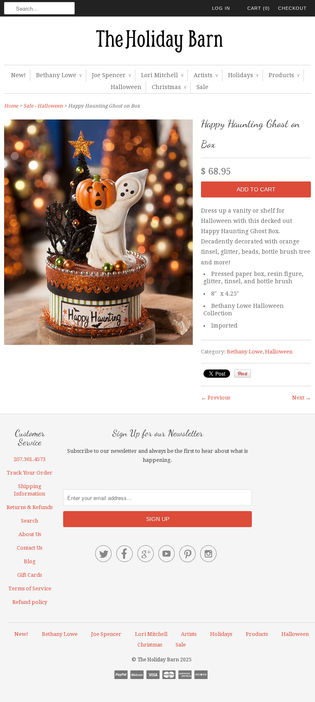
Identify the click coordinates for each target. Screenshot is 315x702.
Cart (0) (258, 8)
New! (18, 75)
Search (29, 521)
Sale (202, 87)
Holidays (243, 75)
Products (284, 75)
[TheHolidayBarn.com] (157, 43)
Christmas (169, 87)
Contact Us (29, 548)
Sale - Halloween (43, 106)
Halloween (126, 87)
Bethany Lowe (59, 75)
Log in (221, 8)
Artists (206, 75)
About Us (29, 534)
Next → (301, 398)
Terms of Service (29, 588)
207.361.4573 (30, 459)
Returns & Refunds (29, 507)
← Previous (215, 398)
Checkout (292, 8)
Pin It (242, 373)
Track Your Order (29, 473)
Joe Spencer (111, 75)
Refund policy (29, 602)
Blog (30, 561)
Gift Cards (29, 575)
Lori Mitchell (162, 75)
